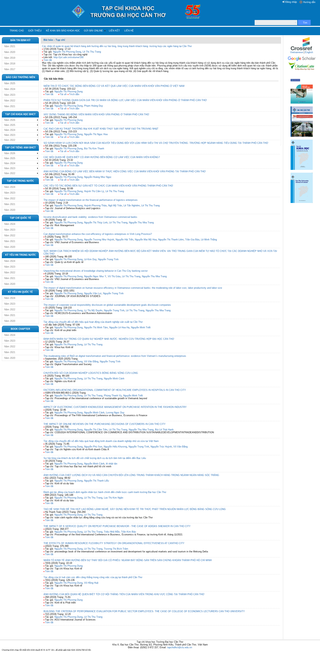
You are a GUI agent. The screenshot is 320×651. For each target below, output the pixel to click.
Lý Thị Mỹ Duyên (93, 310)
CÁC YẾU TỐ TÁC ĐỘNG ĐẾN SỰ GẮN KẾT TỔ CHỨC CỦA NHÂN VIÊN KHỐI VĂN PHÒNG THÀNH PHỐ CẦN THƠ (108, 185)
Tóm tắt (48, 60)
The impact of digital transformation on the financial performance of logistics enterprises (91, 200)
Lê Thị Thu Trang (92, 51)
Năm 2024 (9, 89)
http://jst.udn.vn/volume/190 (69, 57)
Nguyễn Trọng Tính (108, 259)
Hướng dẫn (309, 2)
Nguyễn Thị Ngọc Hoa (96, 134)
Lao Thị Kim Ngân (113, 497)
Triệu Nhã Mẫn (112, 531)
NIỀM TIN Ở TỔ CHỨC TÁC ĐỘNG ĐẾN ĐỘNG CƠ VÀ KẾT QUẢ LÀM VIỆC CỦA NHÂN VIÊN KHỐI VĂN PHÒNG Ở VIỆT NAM (114, 86)
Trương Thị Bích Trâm (116, 548)
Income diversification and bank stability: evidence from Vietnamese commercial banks (90, 217)
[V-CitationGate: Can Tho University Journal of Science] (302, 71)
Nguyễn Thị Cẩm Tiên (95, 429)
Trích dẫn (74, 94)
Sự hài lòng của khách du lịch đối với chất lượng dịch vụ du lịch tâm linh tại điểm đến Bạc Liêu (95, 458)
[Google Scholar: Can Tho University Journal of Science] (302, 60)
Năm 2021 (9, 46)
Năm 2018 (9, 63)
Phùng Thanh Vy (113, 395)
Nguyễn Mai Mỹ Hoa (146, 239)
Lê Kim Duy (90, 259)
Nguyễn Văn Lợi (92, 293)
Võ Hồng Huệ (91, 582)
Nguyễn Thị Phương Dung (67, 51)
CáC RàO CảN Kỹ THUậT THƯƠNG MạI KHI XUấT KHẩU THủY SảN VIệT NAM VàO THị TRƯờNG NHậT (101, 128)
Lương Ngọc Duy (115, 412)
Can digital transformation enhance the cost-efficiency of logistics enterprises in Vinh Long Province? (98, 234)
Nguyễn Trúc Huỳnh (161, 446)
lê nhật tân (111, 463)
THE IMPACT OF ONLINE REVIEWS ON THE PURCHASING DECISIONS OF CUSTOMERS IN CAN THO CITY (105, 424)
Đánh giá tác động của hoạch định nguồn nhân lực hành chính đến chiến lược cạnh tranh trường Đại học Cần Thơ (105, 492)
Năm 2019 (9, 57)
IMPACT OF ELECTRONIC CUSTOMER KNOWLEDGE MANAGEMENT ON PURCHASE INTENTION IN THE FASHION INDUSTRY (115, 407)
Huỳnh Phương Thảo (95, 205)
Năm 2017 (9, 69)
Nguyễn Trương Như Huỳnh (99, 239)
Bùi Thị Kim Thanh (94, 148)
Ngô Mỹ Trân (115, 205)
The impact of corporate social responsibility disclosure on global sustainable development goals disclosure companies (107, 304)
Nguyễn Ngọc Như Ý (95, 276)
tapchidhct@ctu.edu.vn (179, 647)
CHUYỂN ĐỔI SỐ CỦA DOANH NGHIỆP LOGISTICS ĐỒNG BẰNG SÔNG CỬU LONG (91, 373)
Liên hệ (129, 30)
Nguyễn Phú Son (93, 446)
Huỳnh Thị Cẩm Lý (94, 191)
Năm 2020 (9, 52)
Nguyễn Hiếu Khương (115, 446)
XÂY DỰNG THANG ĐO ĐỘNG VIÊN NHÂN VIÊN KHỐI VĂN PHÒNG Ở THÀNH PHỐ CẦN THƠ (96, 114)
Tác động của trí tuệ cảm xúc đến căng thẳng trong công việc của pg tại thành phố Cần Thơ (93, 577)
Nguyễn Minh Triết (141, 327)
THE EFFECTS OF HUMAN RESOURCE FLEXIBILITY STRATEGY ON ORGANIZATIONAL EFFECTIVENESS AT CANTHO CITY (114, 543)
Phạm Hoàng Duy (93, 105)
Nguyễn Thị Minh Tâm (96, 327)
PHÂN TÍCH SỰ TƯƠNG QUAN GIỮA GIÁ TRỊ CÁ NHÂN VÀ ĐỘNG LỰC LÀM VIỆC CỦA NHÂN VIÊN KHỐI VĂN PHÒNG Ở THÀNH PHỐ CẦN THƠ (125, 100)
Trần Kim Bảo (128, 531)
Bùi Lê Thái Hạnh (164, 429)
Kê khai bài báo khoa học (63, 30)
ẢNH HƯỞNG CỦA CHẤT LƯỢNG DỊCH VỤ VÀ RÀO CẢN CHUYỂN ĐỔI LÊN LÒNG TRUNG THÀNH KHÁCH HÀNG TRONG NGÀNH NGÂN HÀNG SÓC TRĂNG (131, 475)
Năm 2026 (9, 120)
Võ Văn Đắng (91, 361)
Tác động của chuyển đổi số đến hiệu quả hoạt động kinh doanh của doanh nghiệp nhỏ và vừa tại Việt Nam (101, 441)
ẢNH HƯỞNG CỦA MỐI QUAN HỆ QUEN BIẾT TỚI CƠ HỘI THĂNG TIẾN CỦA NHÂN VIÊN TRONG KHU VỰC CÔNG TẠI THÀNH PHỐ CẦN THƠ (124, 594)
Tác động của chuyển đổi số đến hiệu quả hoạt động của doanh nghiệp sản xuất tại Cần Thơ (93, 322)
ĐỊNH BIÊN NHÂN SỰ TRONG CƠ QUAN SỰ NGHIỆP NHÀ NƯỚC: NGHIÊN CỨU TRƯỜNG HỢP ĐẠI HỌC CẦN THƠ (109, 339)
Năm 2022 (9, 100)
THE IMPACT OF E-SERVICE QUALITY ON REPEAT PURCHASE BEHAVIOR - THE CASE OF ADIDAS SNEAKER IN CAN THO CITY (117, 526)
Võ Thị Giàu (114, 276)
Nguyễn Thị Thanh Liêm (171, 239)
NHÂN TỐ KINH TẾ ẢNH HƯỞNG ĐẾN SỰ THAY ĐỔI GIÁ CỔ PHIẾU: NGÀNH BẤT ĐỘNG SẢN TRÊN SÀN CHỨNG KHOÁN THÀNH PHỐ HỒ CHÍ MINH (128, 560)
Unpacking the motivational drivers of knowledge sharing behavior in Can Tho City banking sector (96, 270)
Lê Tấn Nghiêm (132, 205)
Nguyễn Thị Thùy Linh (96, 222)
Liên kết (114, 30)
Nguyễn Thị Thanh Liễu (96, 480)
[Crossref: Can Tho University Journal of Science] (302, 50)
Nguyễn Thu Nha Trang (141, 222)
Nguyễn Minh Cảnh (114, 378)
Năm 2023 (9, 94)
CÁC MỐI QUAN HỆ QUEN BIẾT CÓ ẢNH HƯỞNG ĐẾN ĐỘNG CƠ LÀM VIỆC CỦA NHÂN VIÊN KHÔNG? (102, 157)
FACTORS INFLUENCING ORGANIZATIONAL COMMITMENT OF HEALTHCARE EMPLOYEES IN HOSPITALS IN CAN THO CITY (115, 390)
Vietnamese (296, 52)
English (309, 52)
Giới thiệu (34, 30)
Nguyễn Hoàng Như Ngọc (97, 177)
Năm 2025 (9, 83)
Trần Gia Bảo (192, 239)
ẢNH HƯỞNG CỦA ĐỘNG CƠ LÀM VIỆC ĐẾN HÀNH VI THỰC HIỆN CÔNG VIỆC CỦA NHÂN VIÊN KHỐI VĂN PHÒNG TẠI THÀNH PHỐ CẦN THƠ (125, 171)
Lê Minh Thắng (209, 239)
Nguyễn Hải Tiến (124, 239)
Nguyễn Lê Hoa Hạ (119, 327)
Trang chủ (17, 30)
